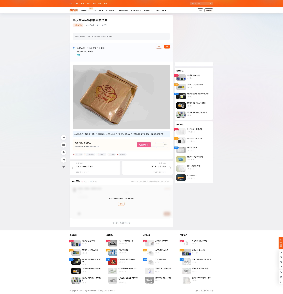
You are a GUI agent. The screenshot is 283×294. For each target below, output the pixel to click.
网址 (94, 3)
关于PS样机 (160, 10)
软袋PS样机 (78, 25)
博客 (76, 3)
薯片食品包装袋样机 (158, 166)
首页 (71, 3)
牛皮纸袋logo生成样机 (84, 166)
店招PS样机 (135, 10)
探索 (88, 3)
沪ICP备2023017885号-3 (106, 291)
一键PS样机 (86, 9)
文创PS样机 (110, 10)
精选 (82, 3)
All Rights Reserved (89, 291)
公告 (99, 3)
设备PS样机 (123, 10)
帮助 (105, 3)
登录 (200, 10)
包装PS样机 (97, 10)
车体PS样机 (148, 10)
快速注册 (209, 10)
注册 (167, 46)
